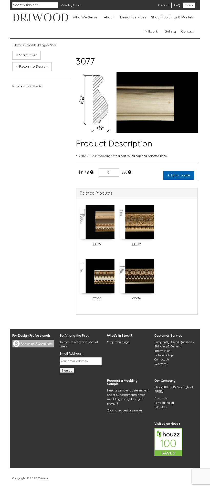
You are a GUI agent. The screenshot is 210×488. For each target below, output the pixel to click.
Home (18, 45)
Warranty (161, 364)
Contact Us (162, 359)
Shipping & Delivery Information (168, 348)
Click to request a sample (124, 410)
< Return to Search (32, 66)
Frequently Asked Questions (174, 342)
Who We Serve (85, 17)
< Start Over (26, 55)
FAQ (177, 5)
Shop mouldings (118, 342)
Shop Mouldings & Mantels (172, 17)
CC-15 (97, 244)
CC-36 (136, 298)
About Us (160, 398)
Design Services (133, 17)
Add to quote (178, 175)
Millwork (151, 31)
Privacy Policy (164, 403)
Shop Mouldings (36, 45)
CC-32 (136, 244)
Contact (163, 5)
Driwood (43, 478)
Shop (189, 5)
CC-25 (97, 298)
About (108, 17)
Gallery (170, 31)
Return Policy (163, 355)
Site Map (160, 407)
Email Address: (71, 353)
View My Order (71, 5)
